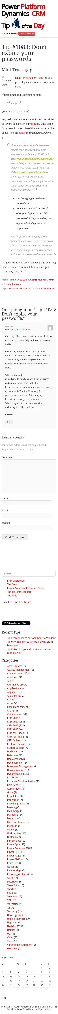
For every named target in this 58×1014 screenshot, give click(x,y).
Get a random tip (27, 34)
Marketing (12, 815)
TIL (8, 908)
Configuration (14, 714)
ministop (23, 289)
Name (6, 498)
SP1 (9, 900)
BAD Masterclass (16, 581)
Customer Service (16, 744)
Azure (10, 703)
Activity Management (18, 670)
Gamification (14, 789)
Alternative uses (16, 685)
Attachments (14, 696)
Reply (9, 422)
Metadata (12, 818)
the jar (27, 602)
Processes (12, 863)
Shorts (10, 889)
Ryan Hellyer (44, 1009)
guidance (24, 133)
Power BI (12, 852)
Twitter (51, 280)
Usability (12, 926)
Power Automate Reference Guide (25, 588)
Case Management (17, 707)
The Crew (12, 584)
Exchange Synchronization (21, 781)
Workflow (12, 949)
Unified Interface (16, 919)
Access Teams (14, 666)
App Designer (14, 688)
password (37, 289)
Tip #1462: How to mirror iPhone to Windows (31, 638)
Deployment (14, 759)
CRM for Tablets (15, 737)
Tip (22, 26)
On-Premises (14, 833)
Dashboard (13, 752)
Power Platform (15, 859)
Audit (10, 700)
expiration (13, 289)
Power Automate (16, 848)
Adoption (12, 677)
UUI (9, 934)
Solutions (12, 897)
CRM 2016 (12, 729)
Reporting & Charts (17, 874)
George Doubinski (38, 280)
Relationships (14, 870)
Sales (10, 878)
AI (8, 681)
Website (6, 523)
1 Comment (49, 289)
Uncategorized (15, 915)
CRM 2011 (12, 718)
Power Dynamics (23, 11)
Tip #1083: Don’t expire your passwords (24, 53)
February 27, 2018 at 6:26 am (17, 330)
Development (14, 763)
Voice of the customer (19, 945)
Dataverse (12, 755)
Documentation (15, 770)
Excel (10, 778)
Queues (11, 867)
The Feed (12, 596)
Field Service (14, 785)
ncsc (30, 289)
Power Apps (13, 844)
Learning (12, 807)
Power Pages (14, 856)
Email (6, 511)
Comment (8, 457)
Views (10, 941)
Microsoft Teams (16, 822)
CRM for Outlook (16, 733)
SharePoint (13, 885)
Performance (14, 841)
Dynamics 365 (15, 774)
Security (7, 284)
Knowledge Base (16, 804)
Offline (11, 830)
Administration (15, 673)
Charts (10, 711)
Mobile (11, 826)
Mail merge (13, 811)
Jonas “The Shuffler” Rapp (29, 78)
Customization (15, 748)
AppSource (13, 692)
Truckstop (16, 284)
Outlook (11, 837)
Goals (10, 792)
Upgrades (12, 923)
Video (10, 937)
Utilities (11, 930)
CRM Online (13, 740)
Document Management (20, 766)
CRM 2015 (12, 726)
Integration (13, 800)
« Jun (4, 998)
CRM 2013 (12, 722)
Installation (13, 796)
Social (10, 893)
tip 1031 (34, 124)
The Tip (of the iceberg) (19, 592)
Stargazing (12, 904)
